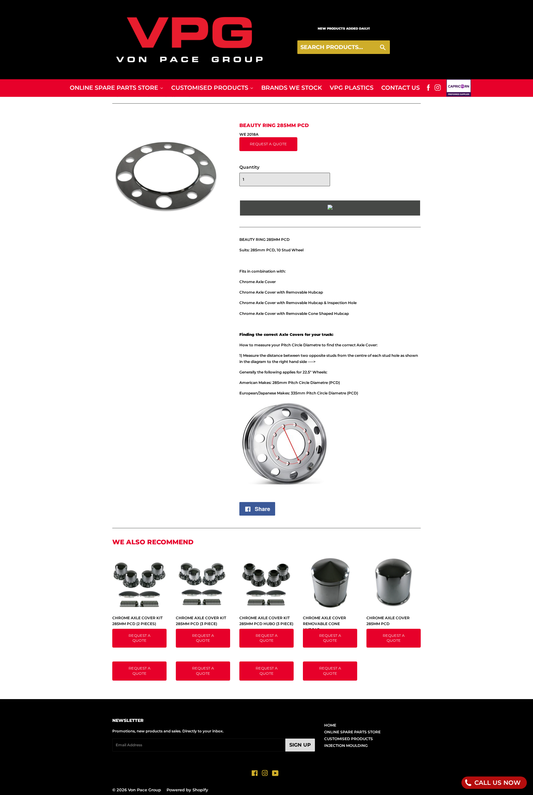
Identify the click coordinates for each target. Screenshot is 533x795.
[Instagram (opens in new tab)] (438, 87)
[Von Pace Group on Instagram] (265, 774)
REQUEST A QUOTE (268, 144)
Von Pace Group (144, 789)
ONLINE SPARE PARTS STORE (352, 732)
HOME (330, 725)
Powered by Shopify (187, 789)
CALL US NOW (497, 782)
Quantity (249, 167)
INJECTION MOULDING (346, 745)
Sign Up (300, 745)
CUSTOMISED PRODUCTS (348, 738)
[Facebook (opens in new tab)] (428, 87)
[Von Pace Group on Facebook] (254, 774)
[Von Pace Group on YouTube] (275, 774)
